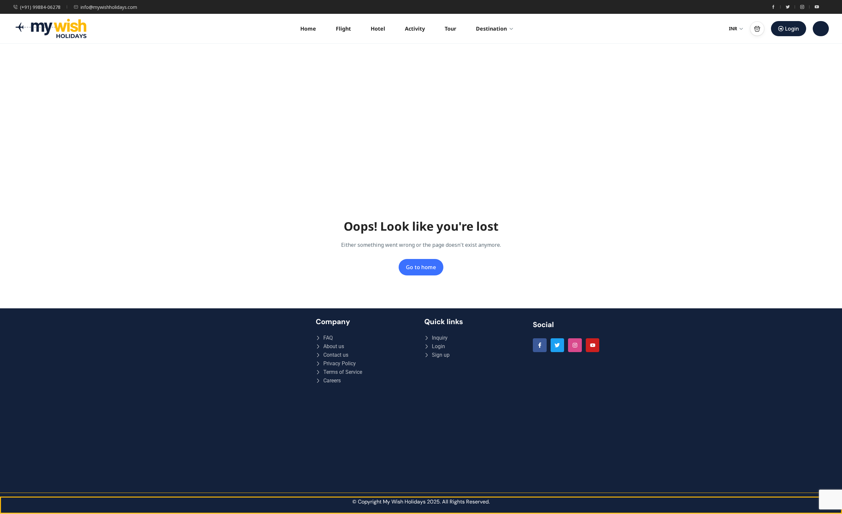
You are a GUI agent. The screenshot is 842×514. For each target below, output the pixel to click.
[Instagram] (575, 345)
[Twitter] (557, 345)
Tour (450, 28)
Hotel (378, 28)
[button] (757, 28)
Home (308, 28)
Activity (415, 28)
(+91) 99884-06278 (40, 7)
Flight (343, 28)
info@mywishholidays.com (109, 7)
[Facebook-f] (540, 345)
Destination (491, 28)
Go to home (421, 267)
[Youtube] (593, 345)
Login (792, 28)
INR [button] (733, 28)
